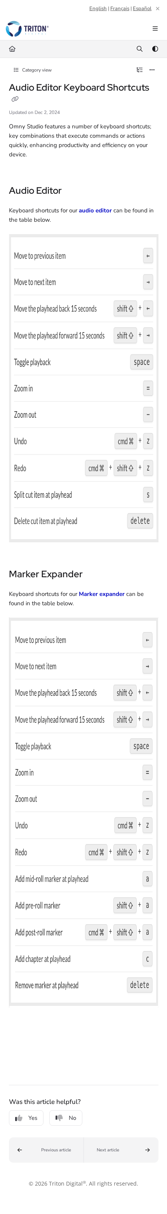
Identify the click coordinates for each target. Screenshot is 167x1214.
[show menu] (155, 29)
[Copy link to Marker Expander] (95, 575)
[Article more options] (152, 70)
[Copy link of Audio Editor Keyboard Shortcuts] (15, 99)
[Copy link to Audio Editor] (74, 191)
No (72, 1118)
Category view (36, 70)
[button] (46, 1150)
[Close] (157, 8)
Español (142, 8)
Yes (32, 1118)
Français (119, 8)
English (98, 8)
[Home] (27, 28)
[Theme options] (155, 49)
